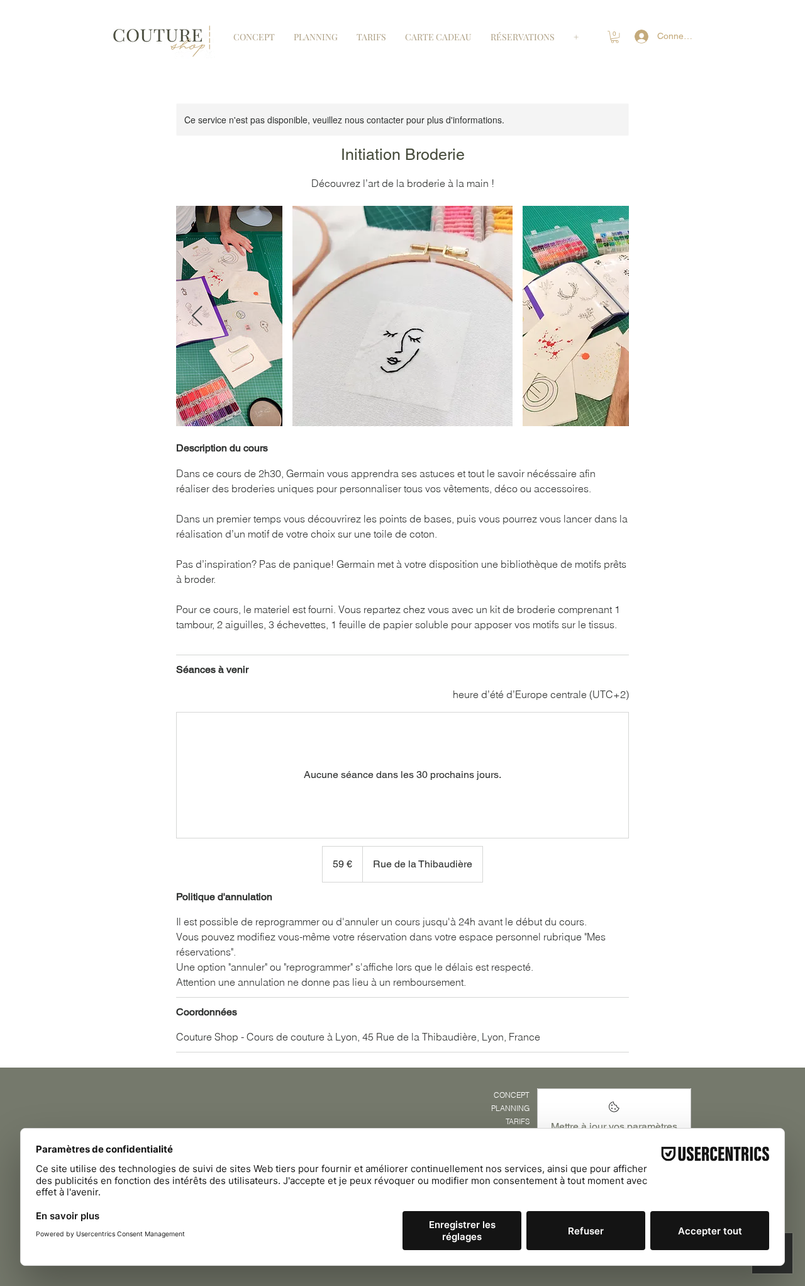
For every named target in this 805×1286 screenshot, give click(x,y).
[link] (615, 37)
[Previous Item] (197, 316)
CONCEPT (512, 1095)
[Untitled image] (402, 316)
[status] (541, 694)
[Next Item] (608, 316)
